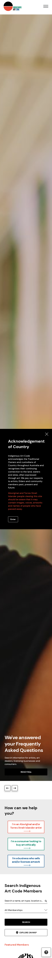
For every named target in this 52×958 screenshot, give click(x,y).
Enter (13, 519)
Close (47, 434)
